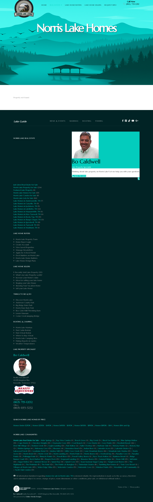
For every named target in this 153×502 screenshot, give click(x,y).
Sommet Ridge (105, 459)
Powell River (62, 456)
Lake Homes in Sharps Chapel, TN (27, 219)
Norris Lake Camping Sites (26, 338)
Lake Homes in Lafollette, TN (25, 209)
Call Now (131, 1)
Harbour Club (102, 446)
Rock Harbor (35, 459)
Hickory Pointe (119, 446)
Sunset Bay (56, 462)
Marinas (74, 121)
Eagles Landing (55, 446)
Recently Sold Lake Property (26, 272)
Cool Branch (77, 443)
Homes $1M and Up (122, 425)
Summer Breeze (40, 462)
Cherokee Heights (39, 443)
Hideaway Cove (41, 448)
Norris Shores (89, 454)
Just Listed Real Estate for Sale (25, 185)
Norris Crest (43, 454)
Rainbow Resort (119, 456)
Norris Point (75, 454)
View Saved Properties (24, 247)
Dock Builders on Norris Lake (27, 255)
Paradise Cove (122, 454)
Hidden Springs (24, 448)
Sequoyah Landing (68, 459)
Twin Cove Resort (128, 464)
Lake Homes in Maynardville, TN (26, 211)
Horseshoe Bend (72, 448)
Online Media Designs (33, 497)
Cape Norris (23, 443)
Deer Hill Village (20, 446)
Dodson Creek (37, 446)
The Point (46, 464)
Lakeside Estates (122, 448)
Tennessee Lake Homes (51, 489)
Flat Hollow (70, 446)
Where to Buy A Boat (24, 335)
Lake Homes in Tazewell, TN (24, 225)
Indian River (89, 448)
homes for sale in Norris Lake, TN (59, 476)
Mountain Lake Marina (118, 451)
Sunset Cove (70, 462)
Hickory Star (135, 446)
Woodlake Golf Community (125, 467)
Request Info (110, 5)
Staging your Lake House (25, 283)
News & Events (58, 121)
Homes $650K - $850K (83, 425)
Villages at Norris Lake (22, 467)
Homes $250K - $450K (42, 425)
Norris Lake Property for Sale (25, 187)
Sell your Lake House (24, 288)
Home (44, 5)
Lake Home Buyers (73, 5)
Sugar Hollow (23, 462)
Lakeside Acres (104, 448)
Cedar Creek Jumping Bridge (27, 316)
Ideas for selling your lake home (28, 280)
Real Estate (55, 5)
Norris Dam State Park (24, 308)
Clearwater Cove (59, 443)
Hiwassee (56, 448)
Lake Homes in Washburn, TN (25, 228)
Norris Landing (60, 454)
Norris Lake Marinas (23, 327)
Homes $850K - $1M (103, 425)
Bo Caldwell (21, 355)
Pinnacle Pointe (46, 456)
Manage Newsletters (24, 250)
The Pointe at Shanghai (64, 464)
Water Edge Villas (45, 467)
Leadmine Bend (39, 451)
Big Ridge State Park (23, 305)
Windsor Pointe (102, 467)
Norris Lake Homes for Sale (24, 193)
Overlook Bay (105, 454)
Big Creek (94, 440)
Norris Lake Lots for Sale (23, 198)
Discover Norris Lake (24, 300)
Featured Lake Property (22, 190)
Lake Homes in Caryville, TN (24, 203)
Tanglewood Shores (116, 462)
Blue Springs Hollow (129, 440)
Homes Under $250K (21, 425)
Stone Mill (120, 459)
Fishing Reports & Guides (25, 341)
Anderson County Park (24, 302)
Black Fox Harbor (110, 440)
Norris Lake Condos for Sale (24, 195)
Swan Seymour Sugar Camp (92, 462)
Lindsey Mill (55, 451)
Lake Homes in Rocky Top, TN (25, 217)
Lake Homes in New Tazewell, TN (27, 214)
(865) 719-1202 (132, 4)
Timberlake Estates (86, 464)
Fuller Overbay (86, 446)
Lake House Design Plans (25, 261)
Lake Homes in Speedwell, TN (25, 222)
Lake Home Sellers (93, 5)
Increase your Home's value (26, 277)
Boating (87, 121)
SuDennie (133, 459)
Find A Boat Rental (23, 333)
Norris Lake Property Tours (26, 239)
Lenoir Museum (21, 313)
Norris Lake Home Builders (26, 258)
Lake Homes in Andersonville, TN (26, 201)
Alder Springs (46, 440)
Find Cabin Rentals (23, 330)
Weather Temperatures (25, 343)
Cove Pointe (107, 443)
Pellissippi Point (29, 456)
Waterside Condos (65, 467)
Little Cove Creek (72, 451)
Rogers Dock (50, 459)
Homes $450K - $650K (62, 425)
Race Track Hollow (101, 456)
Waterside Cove (84, 467)
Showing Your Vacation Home (27, 286)
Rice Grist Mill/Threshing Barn (27, 310)
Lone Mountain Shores (94, 451)
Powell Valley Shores (80, 456)
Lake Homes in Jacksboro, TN (25, 206)
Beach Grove (80, 440)
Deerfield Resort (123, 443)
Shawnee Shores (87, 459)
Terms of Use (122, 487)
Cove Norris (92, 443)
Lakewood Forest (20, 451)
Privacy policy (135, 487)
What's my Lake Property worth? (28, 275)
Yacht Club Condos (23, 470)
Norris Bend (28, 454)
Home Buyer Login (23, 242)
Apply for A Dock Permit (25, 253)
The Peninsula (31, 464)
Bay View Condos (63, 440)
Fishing (99, 121)
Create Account (22, 245)
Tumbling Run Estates (107, 464)
